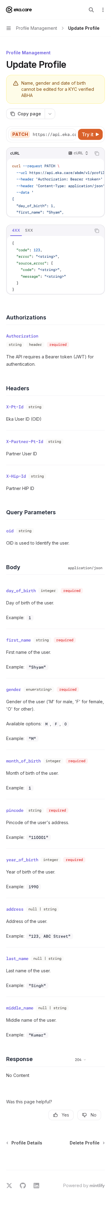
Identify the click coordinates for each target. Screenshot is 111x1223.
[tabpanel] (55, 265)
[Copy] (70, 134)
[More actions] (103, 10)
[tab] (16, 230)
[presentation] (54, 134)
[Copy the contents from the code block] (97, 153)
